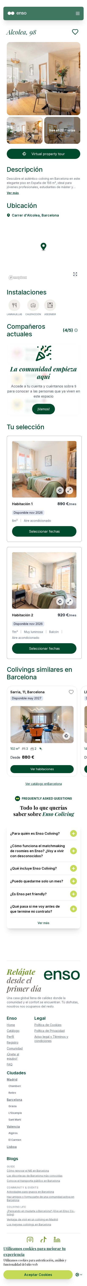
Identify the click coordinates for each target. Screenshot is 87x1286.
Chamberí (14, 1086)
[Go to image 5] (48, 740)
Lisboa (12, 1147)
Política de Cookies (47, 1025)
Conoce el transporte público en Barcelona (33, 1180)
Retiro (12, 1092)
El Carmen (14, 1139)
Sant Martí (14, 1119)
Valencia (13, 1126)
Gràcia (12, 1106)
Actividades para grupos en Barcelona (30, 1191)
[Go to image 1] (37, 740)
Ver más (13, 193)
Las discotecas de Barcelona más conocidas (35, 1175)
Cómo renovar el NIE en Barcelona (28, 1170)
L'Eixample (15, 1112)
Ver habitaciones (42, 769)
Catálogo (13, 1030)
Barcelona (14, 1099)
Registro (12, 1042)
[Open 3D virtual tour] (60, 490)
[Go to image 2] (41, 740)
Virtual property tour (48, 154)
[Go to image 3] (44, 740)
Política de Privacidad (49, 1030)
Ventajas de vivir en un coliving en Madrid (32, 1219)
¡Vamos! (43, 409)
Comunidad (15, 1048)
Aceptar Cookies (38, 1275)
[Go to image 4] (46, 740)
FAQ (9, 1064)
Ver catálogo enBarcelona (43, 784)
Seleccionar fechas (44, 531)
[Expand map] (75, 274)
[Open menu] (77, 13)
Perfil (10, 1036)
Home (11, 1025)
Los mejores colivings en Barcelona (29, 1224)
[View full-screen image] (69, 490)
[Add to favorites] (75, 32)
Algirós (13, 1133)
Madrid (12, 1079)
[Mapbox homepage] (17, 277)
